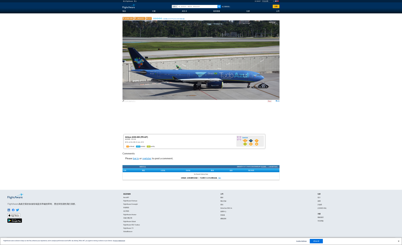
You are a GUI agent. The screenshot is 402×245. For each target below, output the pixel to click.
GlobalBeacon (127, 231)
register (146, 158)
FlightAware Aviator (129, 214)
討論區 (320, 204)
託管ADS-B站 (322, 208)
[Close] (398, 241)
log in (136, 158)
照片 (319, 197)
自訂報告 (126, 211)
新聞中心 (223, 211)
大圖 (129, 101)
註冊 (276, 6)
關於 (221, 197)
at (151, 146)
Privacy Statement (119, 240)
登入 (135, 1)
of (141, 146)
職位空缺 (223, 201)
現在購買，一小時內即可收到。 (270, 166)
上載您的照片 (140, 18)
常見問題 (320, 221)
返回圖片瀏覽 (129, 18)
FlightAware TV (128, 228)
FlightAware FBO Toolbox (131, 225)
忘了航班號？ (226, 6)
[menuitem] (124, 11)
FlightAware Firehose (130, 201)
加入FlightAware (128, 1)
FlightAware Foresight (130, 204)
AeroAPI (126, 197)
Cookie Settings (301, 241)
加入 (219, 178)
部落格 (222, 215)
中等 (125, 101)
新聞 (319, 201)
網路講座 (223, 218)
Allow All (316, 241)
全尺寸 (133, 101)
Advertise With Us (226, 208)
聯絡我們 (320, 217)
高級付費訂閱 (127, 218)
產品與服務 (127, 194)
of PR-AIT (130, 146)
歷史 (221, 204)
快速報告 (126, 207)
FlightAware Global (129, 221)
